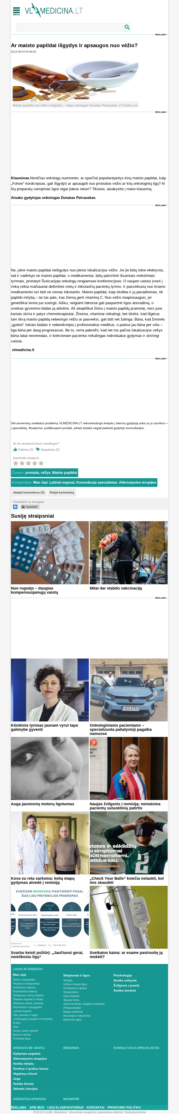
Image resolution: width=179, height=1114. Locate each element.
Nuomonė (71, 1099)
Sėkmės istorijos (25, 1088)
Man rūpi (40, 482)
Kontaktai (95, 1107)
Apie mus (36, 1107)
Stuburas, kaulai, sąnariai (28, 1003)
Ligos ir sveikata (27, 969)
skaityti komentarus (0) (29, 492)
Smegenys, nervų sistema (28, 995)
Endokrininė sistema (25, 991)
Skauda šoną (71, 1000)
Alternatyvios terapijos (137, 482)
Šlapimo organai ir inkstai (28, 999)
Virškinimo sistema (24, 987)
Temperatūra (70, 992)
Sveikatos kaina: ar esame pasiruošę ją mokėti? (126, 954)
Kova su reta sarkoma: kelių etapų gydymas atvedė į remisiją (43, 880)
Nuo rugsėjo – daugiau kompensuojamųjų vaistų (34, 590)
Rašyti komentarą (62, 492)
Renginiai (71, 1048)
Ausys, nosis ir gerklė (25, 1030)
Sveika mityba (23, 1063)
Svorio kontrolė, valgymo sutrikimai (84, 1003)
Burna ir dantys (22, 1034)
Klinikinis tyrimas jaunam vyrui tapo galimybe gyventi (44, 727)
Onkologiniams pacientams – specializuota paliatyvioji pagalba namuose (121, 729)
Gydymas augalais (27, 1053)
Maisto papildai (64, 472)
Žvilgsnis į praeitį (126, 985)
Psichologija (123, 975)
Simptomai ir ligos (76, 975)
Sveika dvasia (23, 1083)
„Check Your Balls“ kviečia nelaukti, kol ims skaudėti (127, 880)
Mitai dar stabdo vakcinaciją (116, 588)
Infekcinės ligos (72, 1019)
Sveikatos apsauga (29, 1099)
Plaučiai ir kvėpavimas (26, 983)
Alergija (67, 980)
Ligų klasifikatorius (65, 1107)
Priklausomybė (72, 1007)
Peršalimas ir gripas (75, 988)
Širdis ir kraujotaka (24, 979)
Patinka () (25, 449)
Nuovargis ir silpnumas (77, 1015)
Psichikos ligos (22, 1038)
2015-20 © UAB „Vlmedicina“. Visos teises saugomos (64, 1112)
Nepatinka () (50, 449)
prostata (32, 472)
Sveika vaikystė (125, 980)
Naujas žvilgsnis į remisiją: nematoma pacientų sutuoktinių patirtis (125, 806)
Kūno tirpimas (71, 996)
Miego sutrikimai (73, 1011)
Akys (16, 1026)
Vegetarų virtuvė (25, 1073)
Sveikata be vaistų (29, 1048)
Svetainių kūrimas (135, 1112)
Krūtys (17, 1022)
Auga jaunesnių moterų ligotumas (42, 804)
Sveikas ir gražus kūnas (30, 1068)
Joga (17, 1078)
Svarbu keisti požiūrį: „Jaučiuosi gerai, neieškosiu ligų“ (47, 954)
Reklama (160, 34)
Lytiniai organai (62, 482)
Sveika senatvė (125, 990)
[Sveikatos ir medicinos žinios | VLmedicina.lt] (54, 10)
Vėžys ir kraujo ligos (75, 984)
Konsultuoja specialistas (96, 482)
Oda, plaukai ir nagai (25, 1015)
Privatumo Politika (124, 1107)
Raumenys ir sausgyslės (27, 1007)
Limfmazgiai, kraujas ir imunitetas (33, 1019)
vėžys (45, 472)
